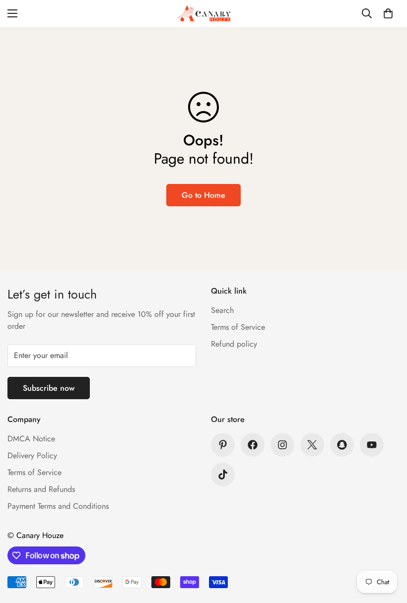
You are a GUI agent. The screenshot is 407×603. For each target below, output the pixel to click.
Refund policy (234, 344)
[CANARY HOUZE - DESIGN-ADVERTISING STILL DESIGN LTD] (203, 13)
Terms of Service (238, 327)
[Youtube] (372, 445)
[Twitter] (312, 445)
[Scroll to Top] (387, 549)
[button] (388, 13)
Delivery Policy (32, 455)
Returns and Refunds (41, 489)
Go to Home (203, 195)
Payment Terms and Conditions (58, 506)
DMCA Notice (31, 438)
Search (222, 310)
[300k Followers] (253, 445)
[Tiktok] (223, 474)
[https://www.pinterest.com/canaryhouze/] (223, 445)
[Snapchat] (342, 445)
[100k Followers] (282, 445)
